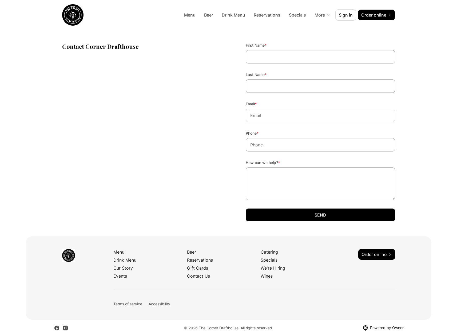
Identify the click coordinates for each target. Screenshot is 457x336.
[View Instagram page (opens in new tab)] (65, 328)
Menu (190, 15)
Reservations (267, 15)
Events (120, 276)
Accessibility (159, 304)
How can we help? (270, 162)
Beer (208, 15)
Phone (259, 133)
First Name (263, 45)
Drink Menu (233, 15)
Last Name (263, 74)
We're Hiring (273, 268)
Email (258, 103)
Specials (297, 15)
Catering (269, 252)
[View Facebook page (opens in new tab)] (57, 328)
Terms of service (127, 304)
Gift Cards (197, 268)
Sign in (346, 15)
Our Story (123, 268)
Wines (267, 276)
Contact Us (198, 276)
